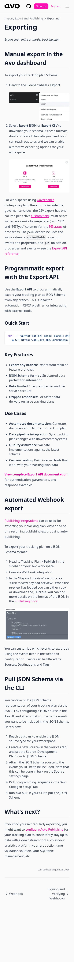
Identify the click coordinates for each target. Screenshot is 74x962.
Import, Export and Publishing (24, 18)
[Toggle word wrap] (57, 335)
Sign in (55, 6)
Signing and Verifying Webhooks (56, 893)
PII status (55, 226)
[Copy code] (63, 335)
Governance (45, 200)
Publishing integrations (21, 521)
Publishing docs (26, 601)
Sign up (41, 6)
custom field (40, 216)
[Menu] (67, 6)
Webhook (16, 894)
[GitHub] (28, 6)
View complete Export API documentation (36, 474)
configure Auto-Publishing (44, 829)
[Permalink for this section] (49, 63)
